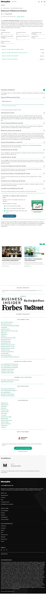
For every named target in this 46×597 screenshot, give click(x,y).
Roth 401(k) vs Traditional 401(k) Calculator (10, 379)
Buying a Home (4, 539)
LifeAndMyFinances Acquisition (7, 504)
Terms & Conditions (5, 519)
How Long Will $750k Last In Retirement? (9, 367)
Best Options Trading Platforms (7, 394)
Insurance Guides (4, 409)
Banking (2, 530)
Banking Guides (4, 402)
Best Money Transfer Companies (8, 395)
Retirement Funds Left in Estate (7, 36)
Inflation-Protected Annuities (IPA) (8, 337)
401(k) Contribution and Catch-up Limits (9, 330)
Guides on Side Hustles (6, 423)
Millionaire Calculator (12, 105)
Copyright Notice (4, 517)
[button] (44, 1)
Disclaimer (3, 515)
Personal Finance (4, 534)
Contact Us (3, 497)
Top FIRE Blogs (4, 327)
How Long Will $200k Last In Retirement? (9, 364)
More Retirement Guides (6, 323)
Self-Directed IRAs (5, 353)
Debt (2, 532)
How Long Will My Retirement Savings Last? (10, 356)
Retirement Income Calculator (21, 104)
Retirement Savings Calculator (33, 104)
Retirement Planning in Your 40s (7, 344)
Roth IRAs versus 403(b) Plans (7, 351)
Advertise (3, 512)
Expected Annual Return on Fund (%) (22, 37)
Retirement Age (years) (5, 32)
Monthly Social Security (5, 41)
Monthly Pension (35, 36)
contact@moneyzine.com (7, 485)
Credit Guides (4, 406)
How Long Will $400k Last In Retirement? (9, 365)
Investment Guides (5, 411)
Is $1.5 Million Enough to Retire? (7, 369)
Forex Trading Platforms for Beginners (9, 390)
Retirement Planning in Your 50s (7, 346)
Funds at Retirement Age (36, 32)
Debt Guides (3, 408)
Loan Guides (3, 415)
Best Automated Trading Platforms (8, 388)
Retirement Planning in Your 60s (7, 348)
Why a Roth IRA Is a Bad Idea (7, 322)
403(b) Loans (4, 332)
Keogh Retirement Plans (6, 343)
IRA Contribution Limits (5, 339)
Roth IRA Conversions (5, 329)
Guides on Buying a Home (6, 420)
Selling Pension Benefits (6, 355)
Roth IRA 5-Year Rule (5, 349)
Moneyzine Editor (16, 466)
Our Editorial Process (5, 501)
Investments (3, 528)
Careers (2, 541)
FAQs (2, 499)
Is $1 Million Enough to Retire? (7, 371)
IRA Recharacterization (5, 341)
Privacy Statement (4, 510)
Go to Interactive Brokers (23, 448)
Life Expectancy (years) (21, 32)
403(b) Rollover (4, 334)
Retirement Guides (6, 8)
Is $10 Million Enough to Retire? (7, 372)
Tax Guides (3, 427)
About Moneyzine (4, 495)
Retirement (3, 536)
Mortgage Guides (4, 418)
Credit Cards (3, 525)
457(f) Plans (3, 336)
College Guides (4, 425)
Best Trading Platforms (6, 392)
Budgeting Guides (5, 404)
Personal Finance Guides (6, 416)
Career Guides (4, 413)
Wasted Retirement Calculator (7, 381)
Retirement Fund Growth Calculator (9, 104)
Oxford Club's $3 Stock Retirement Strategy (10, 325)
